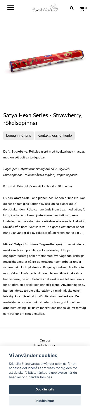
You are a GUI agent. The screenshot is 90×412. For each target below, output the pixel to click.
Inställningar (45, 400)
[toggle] (12, 8)
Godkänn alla (45, 389)
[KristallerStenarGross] (45, 8)
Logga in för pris (18, 135)
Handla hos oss (45, 345)
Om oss (45, 340)
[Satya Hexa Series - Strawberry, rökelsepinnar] (45, 62)
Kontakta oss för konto (55, 135)
